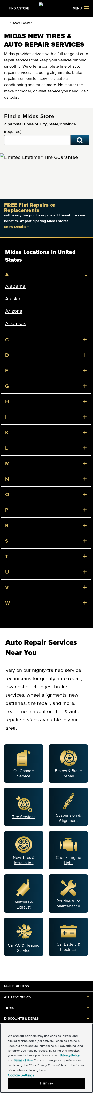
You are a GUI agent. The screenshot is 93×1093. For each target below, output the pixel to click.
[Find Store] (80, 140)
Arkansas (15, 323)
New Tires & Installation (24, 860)
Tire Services (23, 816)
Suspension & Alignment (68, 818)
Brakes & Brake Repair (68, 773)
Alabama (15, 286)
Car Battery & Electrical (68, 947)
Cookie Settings (21, 1075)
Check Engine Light (68, 860)
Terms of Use (23, 1060)
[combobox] (37, 140)
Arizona (13, 311)
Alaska (12, 298)
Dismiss (46, 1083)
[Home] (5, 23)
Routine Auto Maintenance (68, 903)
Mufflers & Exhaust (23, 904)
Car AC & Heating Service (24, 948)
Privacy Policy (70, 1055)
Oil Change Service (23, 773)
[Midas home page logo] (46, 8)
